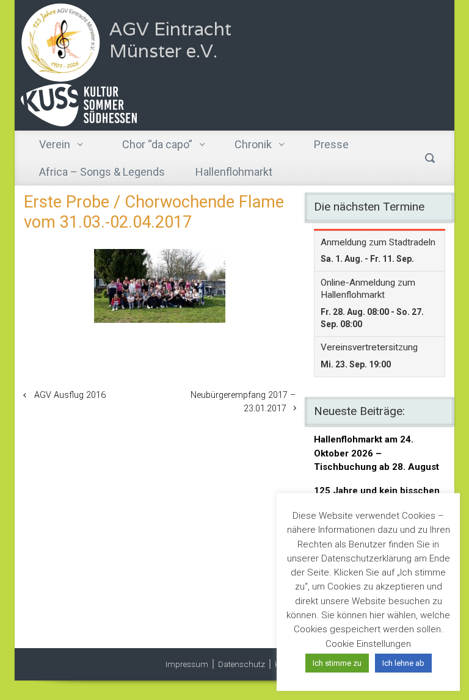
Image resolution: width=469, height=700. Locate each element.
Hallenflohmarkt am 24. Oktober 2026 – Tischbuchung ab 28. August (376, 453)
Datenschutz (241, 664)
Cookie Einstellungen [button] (368, 643)
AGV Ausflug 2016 (70, 395)
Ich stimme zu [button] (337, 663)
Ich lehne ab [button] (403, 663)
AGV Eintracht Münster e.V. (170, 40)
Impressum (186, 664)
